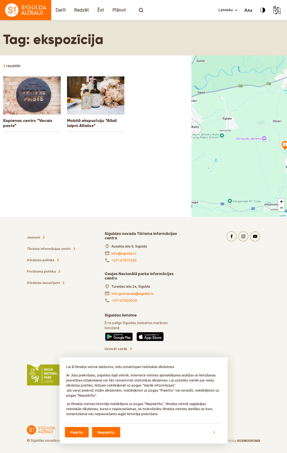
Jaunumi (33, 237)
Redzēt (81, 10)
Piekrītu (76, 432)
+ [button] (281, 201)
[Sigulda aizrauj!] (25, 10)
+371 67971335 (124, 260)
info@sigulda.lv (123, 253)
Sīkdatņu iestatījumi (43, 283)
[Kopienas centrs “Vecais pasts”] (193, 127)
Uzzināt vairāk (116, 349)
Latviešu (226, 10)
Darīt (60, 10)
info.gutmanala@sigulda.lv (132, 293)
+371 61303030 (124, 300)
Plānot (119, 10)
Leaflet (282, 215)
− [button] (281, 208)
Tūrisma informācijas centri (49, 249)
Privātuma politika (41, 271)
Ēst (100, 10)
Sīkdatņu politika (40, 260)
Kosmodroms (248, 440)
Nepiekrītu (106, 432)
